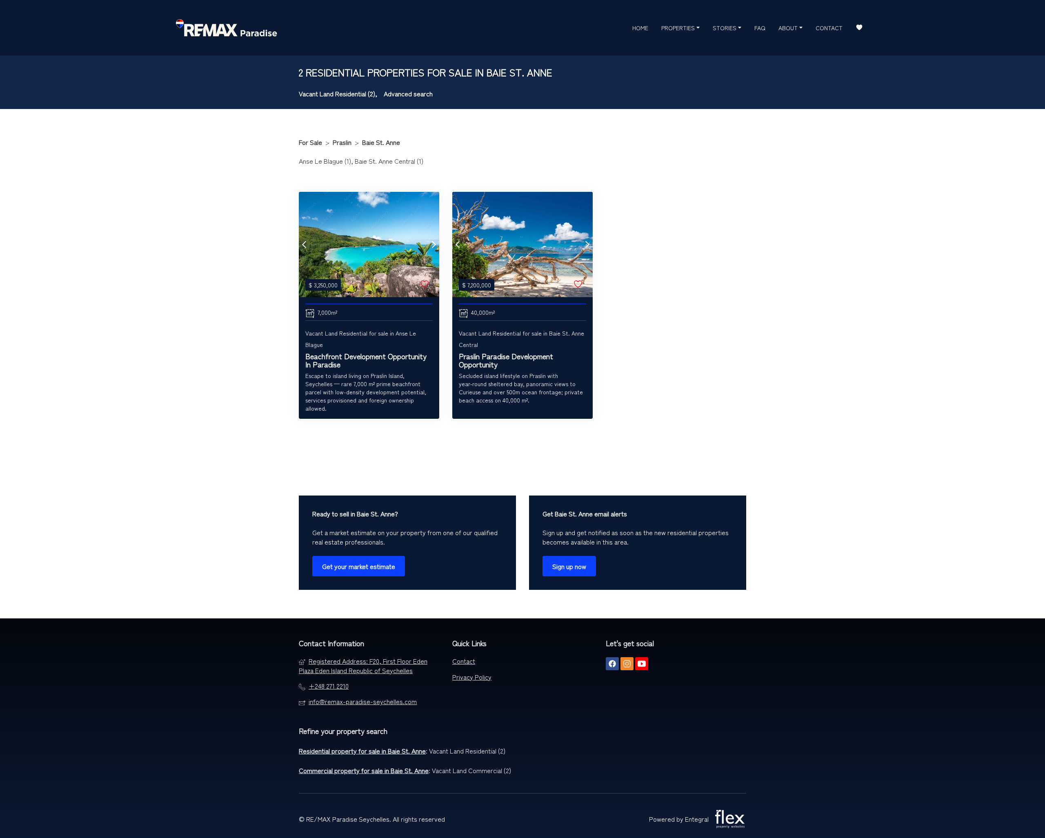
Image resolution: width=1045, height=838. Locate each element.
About (788, 28)
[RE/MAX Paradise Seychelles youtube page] (641, 663)
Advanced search (408, 93)
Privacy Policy (471, 676)
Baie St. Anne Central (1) (389, 160)
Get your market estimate (358, 566)
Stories (725, 28)
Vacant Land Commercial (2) (471, 770)
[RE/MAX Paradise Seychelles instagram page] (627, 663)
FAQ (759, 28)
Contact (829, 28)
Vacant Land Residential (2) (467, 751)
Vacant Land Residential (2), (338, 93)
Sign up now (569, 566)
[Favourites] (859, 28)
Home (640, 28)
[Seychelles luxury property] (227, 27)
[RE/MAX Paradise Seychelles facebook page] (612, 663)
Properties (678, 28)
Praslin (342, 142)
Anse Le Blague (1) (325, 160)
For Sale (310, 142)
